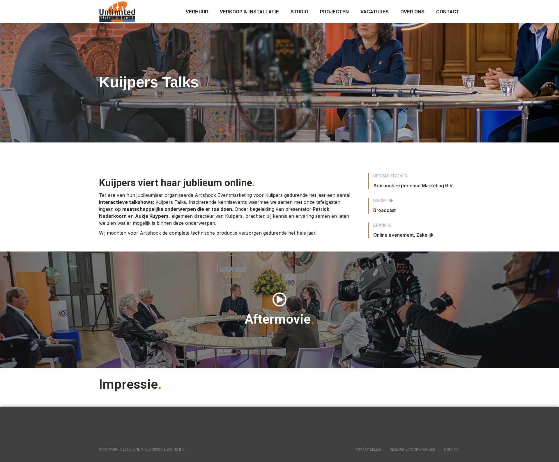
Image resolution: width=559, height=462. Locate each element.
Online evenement (393, 235)
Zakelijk (425, 235)
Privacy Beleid (368, 449)
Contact (452, 449)
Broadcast (384, 210)
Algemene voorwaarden (412, 449)
